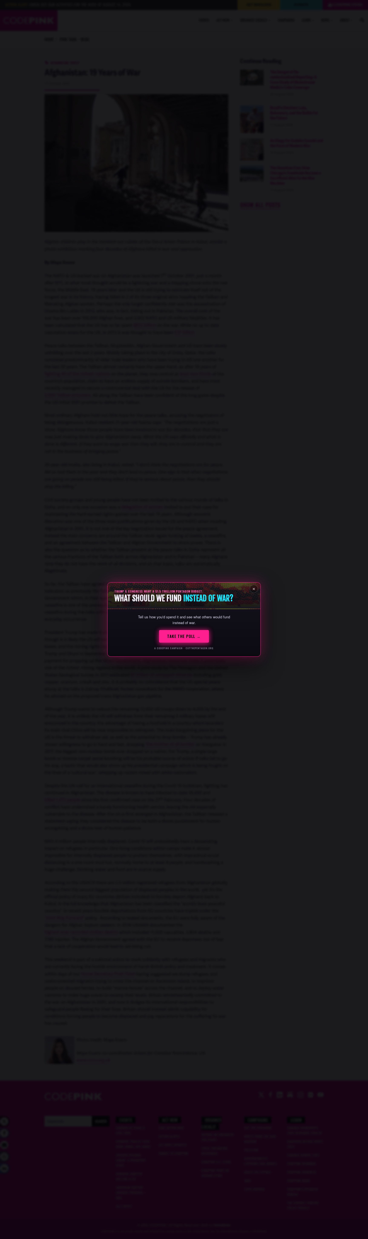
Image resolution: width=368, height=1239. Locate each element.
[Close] (254, 589)
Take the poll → (184, 636)
